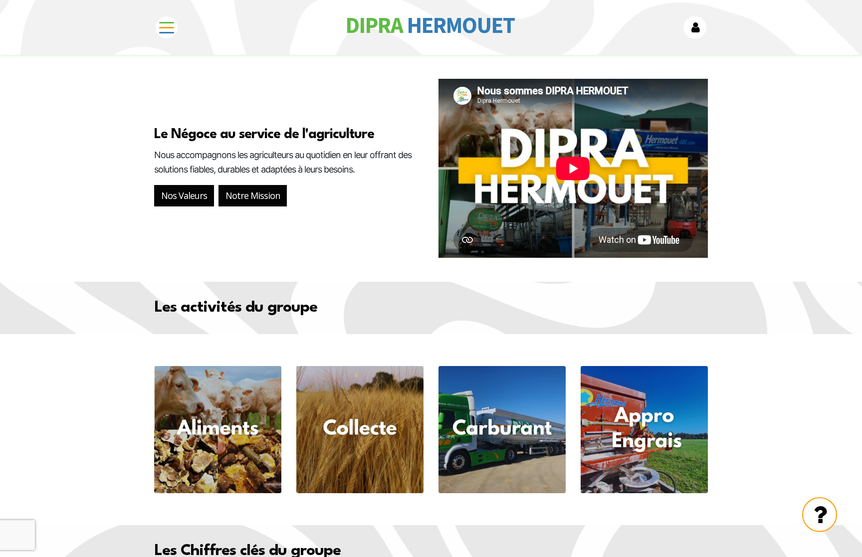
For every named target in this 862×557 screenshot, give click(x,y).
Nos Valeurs (184, 195)
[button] (695, 27)
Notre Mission (252, 195)
